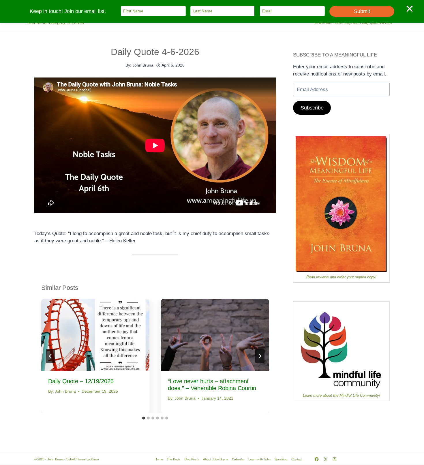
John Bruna (142, 65)
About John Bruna (215, 459)
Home (159, 459)
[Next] (259, 356)
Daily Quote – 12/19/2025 (81, 381)
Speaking (280, 459)
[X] (325, 459)
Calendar (238, 459)
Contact (296, 459)
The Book (173, 459)
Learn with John (259, 459)
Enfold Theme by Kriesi (82, 459)
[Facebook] (316, 459)
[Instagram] (335, 459)
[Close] (410, 8)
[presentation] (95, 335)
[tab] (143, 418)
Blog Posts (191, 459)
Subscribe (312, 108)
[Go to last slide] (50, 356)
